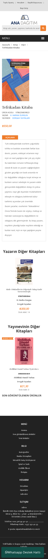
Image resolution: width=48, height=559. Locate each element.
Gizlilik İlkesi (24, 468)
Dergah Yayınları (21, 118)
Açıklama (10, 137)
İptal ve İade (24, 464)
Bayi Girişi (24, 8)
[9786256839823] (15, 80)
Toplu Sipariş (8, 2)
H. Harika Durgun (19, 115)
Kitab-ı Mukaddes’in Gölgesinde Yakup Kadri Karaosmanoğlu (24, 290)
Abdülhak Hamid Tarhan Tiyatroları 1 (24, 369)
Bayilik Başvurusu (35, 2)
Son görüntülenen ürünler (24, 434)
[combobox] (24, 28)
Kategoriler (24, 452)
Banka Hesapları (24, 456)
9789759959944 (24, 296)
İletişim (24, 472)
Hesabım (20, 2)
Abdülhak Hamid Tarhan (24, 378)
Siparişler (24, 490)
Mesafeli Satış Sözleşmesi (24, 460)
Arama (24, 430)
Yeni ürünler (24, 438)
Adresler (24, 494)
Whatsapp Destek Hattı (24, 552)
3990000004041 (24, 374)
